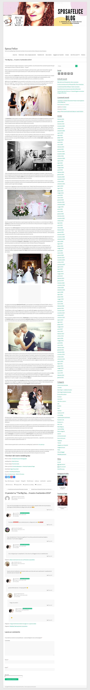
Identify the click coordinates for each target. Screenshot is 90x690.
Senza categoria (61, 431)
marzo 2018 (60, 303)
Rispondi (50, 509)
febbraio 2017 (60, 333)
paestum (49, 481)
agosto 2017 (60, 319)
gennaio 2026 (60, 121)
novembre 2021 (61, 218)
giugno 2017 (60, 324)
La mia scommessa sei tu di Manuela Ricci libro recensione (70, 84)
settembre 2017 (61, 317)
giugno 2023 (60, 190)
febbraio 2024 (60, 172)
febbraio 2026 (60, 119)
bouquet (17, 481)
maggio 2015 (60, 368)
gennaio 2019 (60, 280)
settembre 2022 (61, 204)
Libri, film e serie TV (75, 54)
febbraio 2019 (60, 278)
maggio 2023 (60, 193)
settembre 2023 (61, 183)
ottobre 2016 (60, 336)
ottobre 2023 (60, 181)
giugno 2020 (60, 246)
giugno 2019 (60, 271)
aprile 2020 (60, 250)
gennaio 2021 (60, 232)
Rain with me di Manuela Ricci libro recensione (67, 82)
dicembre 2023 (60, 176)
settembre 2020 (61, 239)
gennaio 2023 (60, 199)
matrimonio (43, 481)
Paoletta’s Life (41, 54)
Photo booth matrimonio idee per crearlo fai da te (72, 111)
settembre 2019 (61, 264)
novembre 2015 (61, 354)
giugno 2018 (60, 296)
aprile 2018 (60, 301)
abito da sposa (10, 481)
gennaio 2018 (60, 308)
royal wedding (60, 429)
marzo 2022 (60, 211)
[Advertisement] (45, 36)
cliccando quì (41, 444)
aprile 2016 (60, 342)
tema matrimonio (61, 438)
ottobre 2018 (60, 287)
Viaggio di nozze (61, 447)
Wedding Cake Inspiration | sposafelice (18, 626)
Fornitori (59, 396)
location (59, 406)
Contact (67, 54)
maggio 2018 (60, 299)
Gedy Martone (15, 461)
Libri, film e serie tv (61, 401)
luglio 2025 (60, 135)
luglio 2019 (60, 269)
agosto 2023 (60, 186)
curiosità (59, 387)
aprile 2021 (60, 225)
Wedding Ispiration (61, 454)
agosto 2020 (60, 241)
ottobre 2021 (60, 220)
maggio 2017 (60, 326)
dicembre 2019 (60, 257)
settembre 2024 (61, 158)
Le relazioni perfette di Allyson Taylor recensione (68, 86)
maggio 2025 (60, 140)
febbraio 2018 (60, 306)
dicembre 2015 (60, 352)
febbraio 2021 (60, 229)
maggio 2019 (60, 273)
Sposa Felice (11, 48)
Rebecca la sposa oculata (18, 496)
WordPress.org (60, 469)
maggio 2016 (60, 340)
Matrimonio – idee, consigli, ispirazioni (27, 54)
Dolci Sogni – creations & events (64, 389)
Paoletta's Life (60, 419)
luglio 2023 (60, 188)
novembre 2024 (61, 153)
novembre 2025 (61, 126)
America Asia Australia (62, 385)
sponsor (59, 433)
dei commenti (61, 466)
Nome (6, 659)
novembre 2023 (61, 179)
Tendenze (59, 440)
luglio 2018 (60, 294)
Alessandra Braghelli (17, 528)
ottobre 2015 (60, 356)
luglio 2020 (60, 243)
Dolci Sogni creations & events (64, 392)
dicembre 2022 (60, 202)
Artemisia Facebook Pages (29, 466)
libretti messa (30, 481)
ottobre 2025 (60, 128)
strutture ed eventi (61, 436)
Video (58, 449)
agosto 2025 (60, 133)
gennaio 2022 (60, 213)
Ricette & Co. (60, 422)
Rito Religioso (60, 426)
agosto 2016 (60, 338)
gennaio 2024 (60, 174)
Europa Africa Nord (61, 394)
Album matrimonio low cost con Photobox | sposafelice (22, 559)
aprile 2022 (60, 209)
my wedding (31, 484)
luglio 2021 (60, 223)
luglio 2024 (60, 163)
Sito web (7, 674)
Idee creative (48, 54)
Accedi (59, 462)
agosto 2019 (60, 266)
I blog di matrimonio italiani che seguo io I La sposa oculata (23, 623)
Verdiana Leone (11, 474)
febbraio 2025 (60, 146)
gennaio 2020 (60, 255)
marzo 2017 (60, 331)
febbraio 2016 (60, 347)
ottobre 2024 (60, 156)
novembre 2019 (61, 259)
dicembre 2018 (60, 283)
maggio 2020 (60, 248)
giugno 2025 (60, 137)
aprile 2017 (60, 329)
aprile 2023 (60, 195)
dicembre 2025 (60, 123)
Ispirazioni (26, 484)
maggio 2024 (60, 167)
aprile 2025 (60, 142)
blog (58, 111)
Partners (83, 54)
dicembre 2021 (60, 216)
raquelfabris (60, 100)
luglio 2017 (60, 322)
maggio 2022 (60, 206)
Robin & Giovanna (20, 474)
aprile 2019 (60, 276)
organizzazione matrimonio (63, 417)
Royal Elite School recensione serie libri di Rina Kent (69, 89)
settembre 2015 (61, 359)
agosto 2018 (60, 292)
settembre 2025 (61, 130)
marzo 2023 (60, 197)
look (58, 408)
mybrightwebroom (17, 562)
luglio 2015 (60, 363)
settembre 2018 (61, 289)
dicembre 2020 (60, 234)
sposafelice (16, 513)
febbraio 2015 (60, 375)
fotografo (23, 481)
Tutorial (59, 442)
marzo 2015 (60, 372)
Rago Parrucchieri (14, 469)
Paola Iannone (10, 484)
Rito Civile (59, 424)
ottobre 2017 (60, 315)
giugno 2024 (60, 165)
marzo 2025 (60, 144)
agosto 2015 (60, 361)
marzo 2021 (60, 227)
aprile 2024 (60, 169)
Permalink (15, 499)
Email (6, 667)
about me (15, 54)
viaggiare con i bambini (58, 54)
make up (37, 481)
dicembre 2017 (60, 310)
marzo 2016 (60, 345)
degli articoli (61, 464)
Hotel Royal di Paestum (14, 471)
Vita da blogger (61, 452)
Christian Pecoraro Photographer (19, 458)
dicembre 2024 (60, 151)
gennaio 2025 (60, 149)
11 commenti (38, 484)
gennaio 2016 (60, 349)
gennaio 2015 (60, 377)
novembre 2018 (61, 285)
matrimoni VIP (60, 412)
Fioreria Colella (15, 463)
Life (58, 403)
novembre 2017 (61, 312)
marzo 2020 (60, 253)
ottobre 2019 (60, 262)
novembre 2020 (61, 236)
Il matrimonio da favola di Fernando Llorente (17, 489)
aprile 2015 (60, 370)
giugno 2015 (60, 366)
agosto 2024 (60, 160)
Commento (7, 640)
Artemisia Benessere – (17, 466)
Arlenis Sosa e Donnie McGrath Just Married (42, 489)
